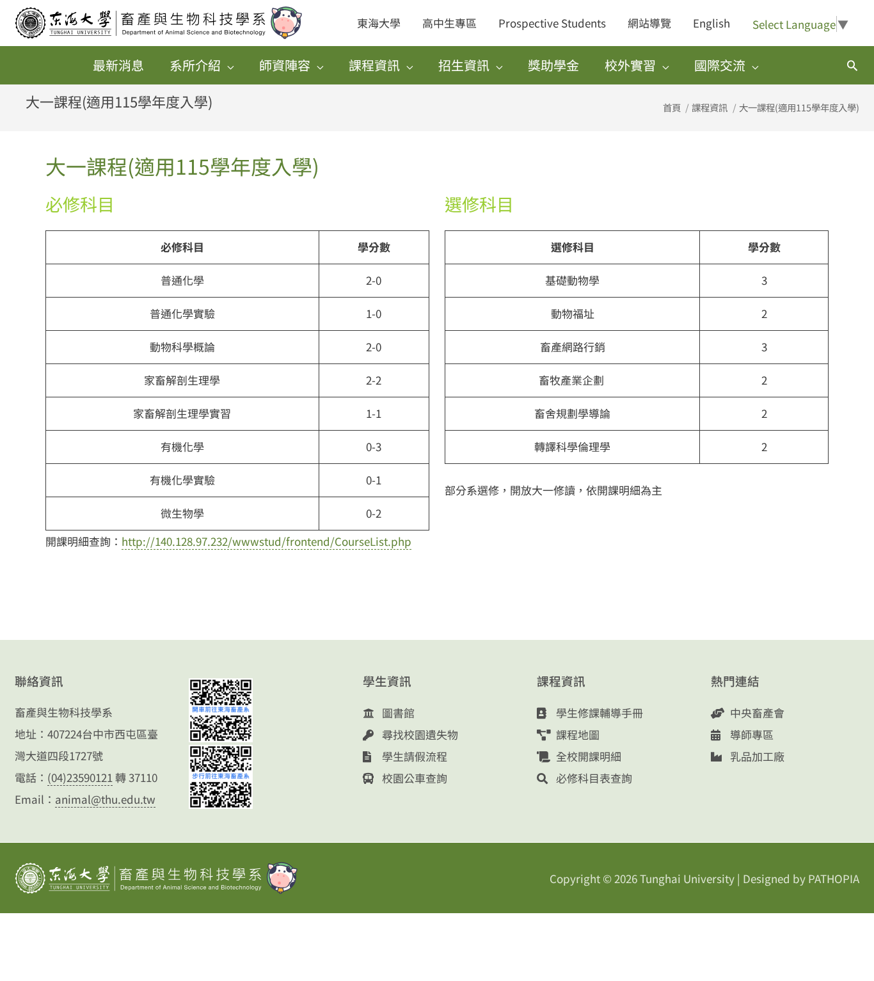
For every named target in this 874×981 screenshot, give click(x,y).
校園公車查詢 (413, 778)
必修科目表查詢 (592, 778)
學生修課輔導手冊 (598, 713)
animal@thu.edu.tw (105, 799)
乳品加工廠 (755, 756)
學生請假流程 (413, 756)
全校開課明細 (587, 756)
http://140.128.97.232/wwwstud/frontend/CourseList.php (266, 541)
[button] (852, 65)
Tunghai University (687, 878)
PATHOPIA (833, 878)
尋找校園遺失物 (418, 734)
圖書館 (397, 713)
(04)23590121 (80, 777)
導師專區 (750, 734)
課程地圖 (576, 734)
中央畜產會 (755, 713)
